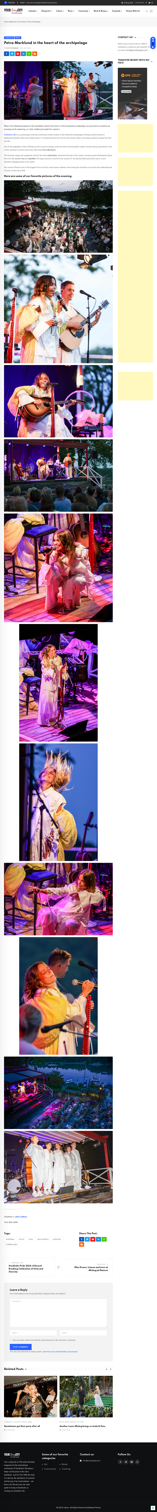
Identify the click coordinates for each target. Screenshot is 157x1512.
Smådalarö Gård (10, 135)
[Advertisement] (135, 138)
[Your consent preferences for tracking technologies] (153, 1508)
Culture (59, 11)
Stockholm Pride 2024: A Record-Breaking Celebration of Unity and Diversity (26, 1269)
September (57, 1239)
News (30, 1422)
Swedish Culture (77, 1422)
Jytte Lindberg (21, 1217)
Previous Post (17, 1263)
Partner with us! (133, 11)
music (31, 1239)
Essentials (116, 11)
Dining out (46, 11)
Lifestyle (32, 11)
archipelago (10, 1239)
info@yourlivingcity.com (91, 1461)
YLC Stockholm (12, 48)
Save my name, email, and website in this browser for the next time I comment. (44, 1340)
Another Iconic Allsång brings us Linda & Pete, (83, 1426)
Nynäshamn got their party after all (22, 1426)
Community (83, 11)
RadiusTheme (95, 1507)
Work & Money (100, 11)
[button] (106, 1369)
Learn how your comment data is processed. (60, 1352)
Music (70, 11)
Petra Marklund (43, 1239)
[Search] (147, 11)
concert (21, 1239)
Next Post (101, 1264)
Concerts (18, 1422)
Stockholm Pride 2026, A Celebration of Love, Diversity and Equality (42, 3)
